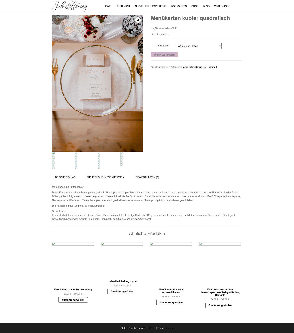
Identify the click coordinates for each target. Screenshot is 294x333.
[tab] (67, 177)
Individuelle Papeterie (150, 6)
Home (107, 6)
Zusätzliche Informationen (105, 177)
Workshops (179, 6)
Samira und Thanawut (206, 66)
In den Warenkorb (164, 54)
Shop (194, 6)
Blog (206, 6)
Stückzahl (163, 45)
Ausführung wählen (73, 300)
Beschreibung (65, 177)
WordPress (149, 328)
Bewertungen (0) (147, 177)
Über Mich (123, 6)
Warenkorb (222, 6)
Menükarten (188, 66)
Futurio (170, 328)
